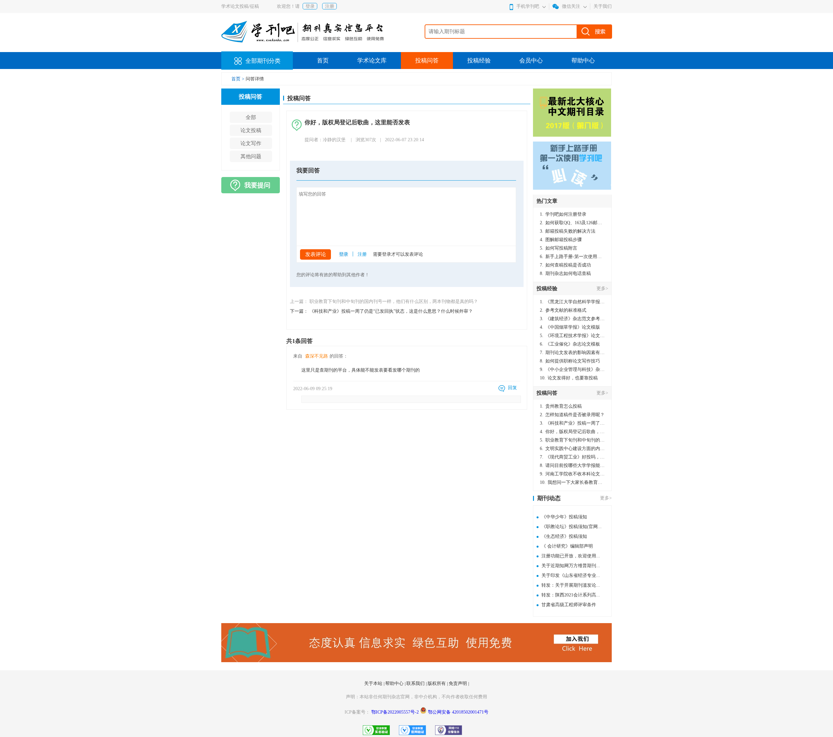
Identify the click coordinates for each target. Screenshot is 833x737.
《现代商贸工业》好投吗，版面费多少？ (572, 457)
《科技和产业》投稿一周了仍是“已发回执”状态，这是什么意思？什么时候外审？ (572, 423)
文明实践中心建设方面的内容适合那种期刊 (572, 448)
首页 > (238, 78)
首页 (323, 60)
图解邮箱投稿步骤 (561, 239)
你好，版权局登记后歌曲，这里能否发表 (572, 431)
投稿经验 (479, 60)
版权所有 (437, 683)
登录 (310, 6)
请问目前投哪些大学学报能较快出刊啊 (572, 465)
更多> (602, 288)
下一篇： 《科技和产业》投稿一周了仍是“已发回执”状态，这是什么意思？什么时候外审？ (381, 311)
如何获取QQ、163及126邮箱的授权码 (572, 222)
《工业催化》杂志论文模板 (570, 344)
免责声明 (458, 683)
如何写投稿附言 (558, 248)
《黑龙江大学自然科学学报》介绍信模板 (572, 301)
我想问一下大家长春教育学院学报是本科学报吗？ (572, 482)
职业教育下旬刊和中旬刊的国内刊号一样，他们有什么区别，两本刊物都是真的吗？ (572, 440)
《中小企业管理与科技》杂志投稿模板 (572, 369)
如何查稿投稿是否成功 (565, 265)
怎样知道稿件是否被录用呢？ (572, 414)
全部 (251, 117)
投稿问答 (427, 60)
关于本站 (374, 683)
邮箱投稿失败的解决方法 (567, 231)
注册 (329, 6)
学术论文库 (372, 60)
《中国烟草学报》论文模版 (570, 327)
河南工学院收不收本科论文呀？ (572, 473)
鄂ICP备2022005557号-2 (395, 712)
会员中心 (531, 60)
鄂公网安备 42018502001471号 (458, 712)
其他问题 (250, 156)
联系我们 (416, 683)
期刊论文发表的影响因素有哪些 (572, 352)
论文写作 (250, 143)
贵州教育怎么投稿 (561, 406)
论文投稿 (250, 130)
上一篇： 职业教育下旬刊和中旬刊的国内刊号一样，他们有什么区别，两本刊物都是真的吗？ (384, 301)
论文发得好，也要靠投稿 (569, 377)
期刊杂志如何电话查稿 (565, 273)
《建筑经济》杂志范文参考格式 (572, 318)
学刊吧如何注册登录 (563, 214)
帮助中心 (583, 60)
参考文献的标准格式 (563, 310)
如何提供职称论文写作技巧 (570, 361)
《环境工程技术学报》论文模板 (572, 335)
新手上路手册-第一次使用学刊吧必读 (572, 256)
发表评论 (315, 254)
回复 (512, 387)
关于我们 (603, 6)
